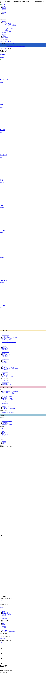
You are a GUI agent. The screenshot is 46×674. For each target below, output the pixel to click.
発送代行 (6, 29)
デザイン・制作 (7, 23)
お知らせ (4, 9)
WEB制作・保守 (5, 612)
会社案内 (4, 6)
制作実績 (4, 8)
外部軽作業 (4, 618)
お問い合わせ (5, 13)
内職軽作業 (4, 617)
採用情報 (4, 12)
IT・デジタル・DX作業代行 (10, 25)
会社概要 (4, 627)
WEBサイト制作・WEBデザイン (11, 24)
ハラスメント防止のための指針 (8, 631)
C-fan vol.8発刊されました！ (12, 43)
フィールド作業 (7, 31)
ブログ (3, 35)
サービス (4, 7)
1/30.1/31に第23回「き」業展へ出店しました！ (16, 46)
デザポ (3, 624)
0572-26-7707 (2, 602)
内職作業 (6, 30)
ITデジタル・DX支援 (6, 614)
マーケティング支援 (8, 28)
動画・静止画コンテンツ (7, 613)
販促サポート (5, 623)
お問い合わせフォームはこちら (6, 41)
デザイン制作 (5, 611)
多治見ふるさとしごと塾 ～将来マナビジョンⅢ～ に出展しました (20, 44)
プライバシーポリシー (4, 39)
